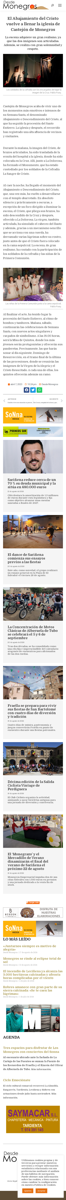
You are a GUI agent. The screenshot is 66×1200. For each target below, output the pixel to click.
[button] (26, 390)
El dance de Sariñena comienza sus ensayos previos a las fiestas (26, 558)
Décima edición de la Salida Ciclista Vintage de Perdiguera (31, 785)
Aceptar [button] (41, 1191)
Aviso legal (12, 1181)
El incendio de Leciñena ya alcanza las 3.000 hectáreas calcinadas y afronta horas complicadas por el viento (33, 975)
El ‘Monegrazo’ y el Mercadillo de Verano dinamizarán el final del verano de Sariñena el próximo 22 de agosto (28, 861)
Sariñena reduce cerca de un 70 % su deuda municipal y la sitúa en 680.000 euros (32, 483)
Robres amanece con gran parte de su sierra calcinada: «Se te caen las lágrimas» (32, 990)
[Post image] (33, 456)
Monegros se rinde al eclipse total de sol (32, 960)
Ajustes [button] (27, 1191)
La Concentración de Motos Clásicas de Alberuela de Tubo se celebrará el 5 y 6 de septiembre (33, 632)
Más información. (41, 1069)
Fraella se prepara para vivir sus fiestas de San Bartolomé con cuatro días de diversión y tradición (32, 711)
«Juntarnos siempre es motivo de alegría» (29, 947)
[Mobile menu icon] (60, 5)
